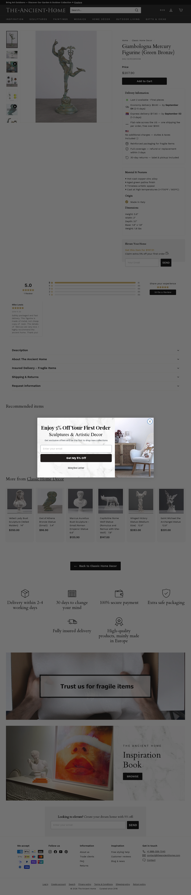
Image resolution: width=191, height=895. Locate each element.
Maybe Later (76, 468)
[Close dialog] (150, 421)
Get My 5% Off (76, 458)
